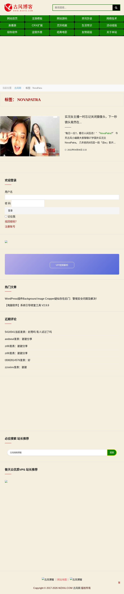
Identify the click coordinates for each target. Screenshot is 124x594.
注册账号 (10, 226)
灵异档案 (62, 25)
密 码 (8, 203)
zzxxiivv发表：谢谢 (16, 367)
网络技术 (112, 18)
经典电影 (62, 32)
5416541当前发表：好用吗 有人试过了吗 (28, 332)
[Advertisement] (62, 58)
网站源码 (62, 18)
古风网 (17, 88)
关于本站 (112, 32)
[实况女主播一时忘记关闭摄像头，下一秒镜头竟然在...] (30, 136)
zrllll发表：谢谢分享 (16, 346)
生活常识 (87, 25)
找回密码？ (11, 221)
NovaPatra (105, 133)
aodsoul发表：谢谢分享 (18, 339)
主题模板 (37, 18)
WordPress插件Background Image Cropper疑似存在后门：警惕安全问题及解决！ (51, 298)
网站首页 (12, 18)
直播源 (12, 25)
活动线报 (112, 25)
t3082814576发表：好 (17, 360)
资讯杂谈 (87, 18)
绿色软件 (12, 32)
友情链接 (87, 32)
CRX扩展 (37, 25)
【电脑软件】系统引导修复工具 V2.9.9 (27, 305)
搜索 (112, 452)
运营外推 (37, 32)
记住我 (11, 216)
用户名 (9, 192)
